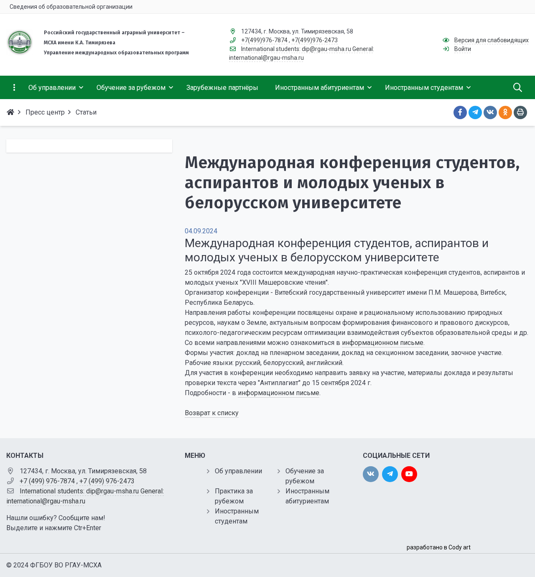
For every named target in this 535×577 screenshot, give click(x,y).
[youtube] (409, 474)
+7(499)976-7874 (264, 40)
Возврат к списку (212, 413)
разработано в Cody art (439, 547)
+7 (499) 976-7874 (47, 481)
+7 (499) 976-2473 (107, 481)
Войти (462, 49)
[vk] (371, 474)
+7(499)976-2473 (314, 40)
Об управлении (238, 471)
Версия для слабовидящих (491, 40)
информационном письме (382, 343)
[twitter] (390, 474)
